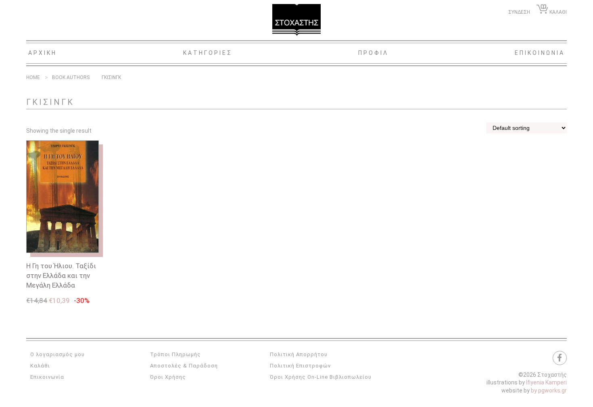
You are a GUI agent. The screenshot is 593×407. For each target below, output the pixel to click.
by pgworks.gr (549, 390)
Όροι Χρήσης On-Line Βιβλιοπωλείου (321, 377)
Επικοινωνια (540, 53)
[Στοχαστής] (296, 20)
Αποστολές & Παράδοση (184, 366)
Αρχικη (42, 53)
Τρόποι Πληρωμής (175, 354)
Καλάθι (40, 366)
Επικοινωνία (47, 377)
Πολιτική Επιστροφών (300, 366)
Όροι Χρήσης (168, 377)
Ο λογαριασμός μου (57, 354)
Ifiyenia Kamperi (546, 382)
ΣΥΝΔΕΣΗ (519, 12)
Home (33, 77)
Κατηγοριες (207, 53)
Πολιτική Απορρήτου (299, 354)
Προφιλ (373, 53)
